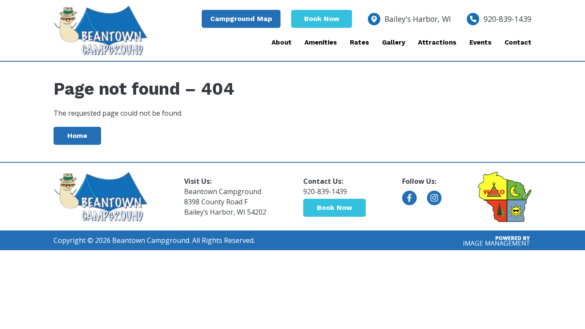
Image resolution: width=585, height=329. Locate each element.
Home (77, 136)
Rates (359, 42)
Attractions (437, 42)
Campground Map (241, 19)
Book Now (321, 19)
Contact (517, 42)
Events (480, 42)
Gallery (393, 42)
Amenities (320, 42)
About (282, 42)
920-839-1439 (507, 19)
